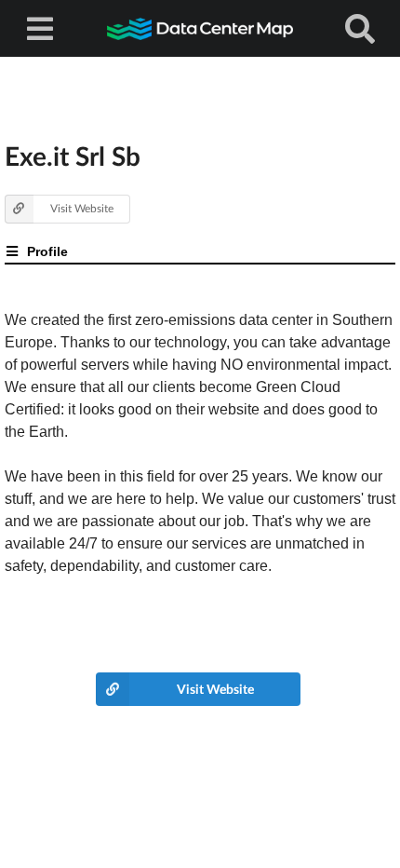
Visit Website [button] (81, 208)
